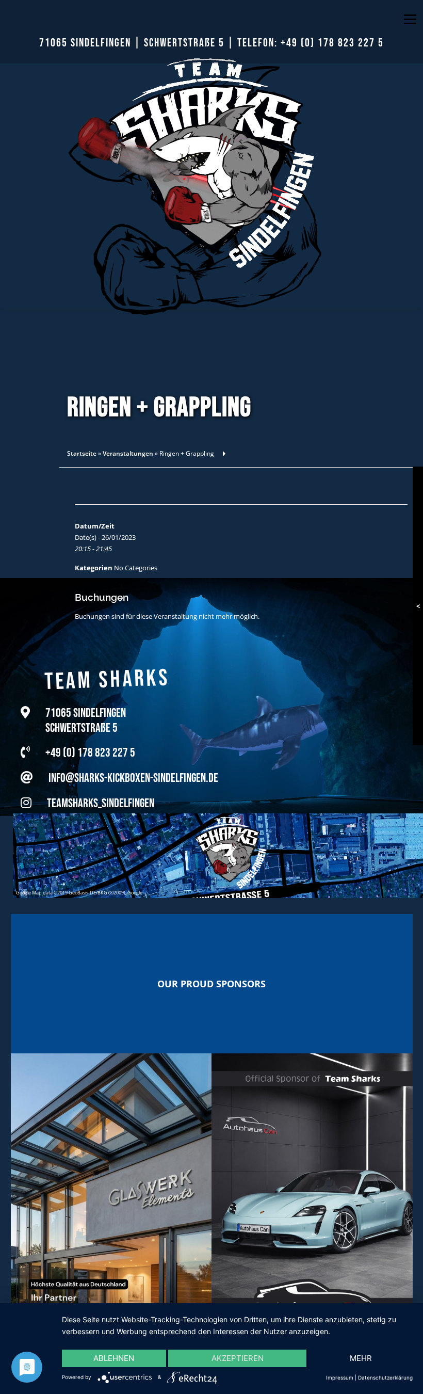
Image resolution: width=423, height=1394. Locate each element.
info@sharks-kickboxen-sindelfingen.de (133, 766)
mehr (361, 1358)
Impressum (339, 1377)
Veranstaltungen (128, 453)
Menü (410, 19)
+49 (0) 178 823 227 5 (332, 43)
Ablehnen (113, 1358)
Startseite (81, 453)
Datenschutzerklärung (385, 1377)
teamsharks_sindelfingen (100, 791)
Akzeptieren (238, 1358)
